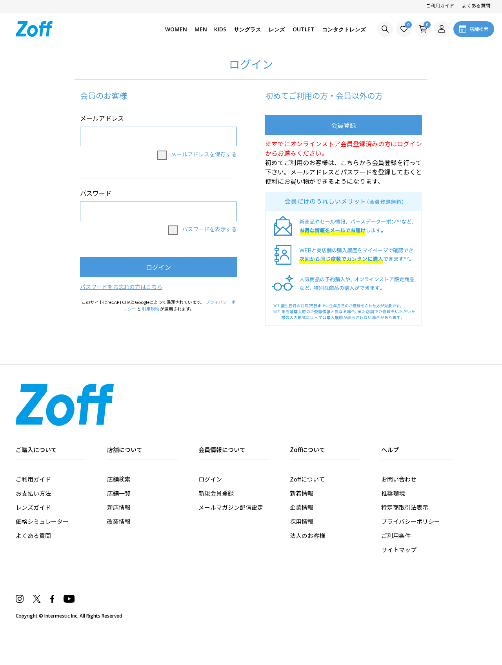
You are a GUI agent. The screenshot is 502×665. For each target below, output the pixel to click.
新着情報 (301, 493)
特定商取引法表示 (404, 507)
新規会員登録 (216, 493)
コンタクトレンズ (344, 29)
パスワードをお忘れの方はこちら (121, 287)
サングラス (247, 29)
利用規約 (150, 308)
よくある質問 (476, 5)
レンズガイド (33, 507)
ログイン (210, 479)
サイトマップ (399, 549)
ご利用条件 (396, 535)
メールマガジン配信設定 (230, 507)
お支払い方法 (33, 493)
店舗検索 (119, 479)
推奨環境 (393, 493)
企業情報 (301, 507)
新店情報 (119, 507)
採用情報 (301, 521)
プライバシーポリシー (410, 521)
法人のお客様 (307, 535)
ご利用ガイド (440, 5)
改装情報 (119, 521)
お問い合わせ (399, 479)
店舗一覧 (119, 493)
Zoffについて (307, 479)
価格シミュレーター (42, 521)
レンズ (277, 29)
